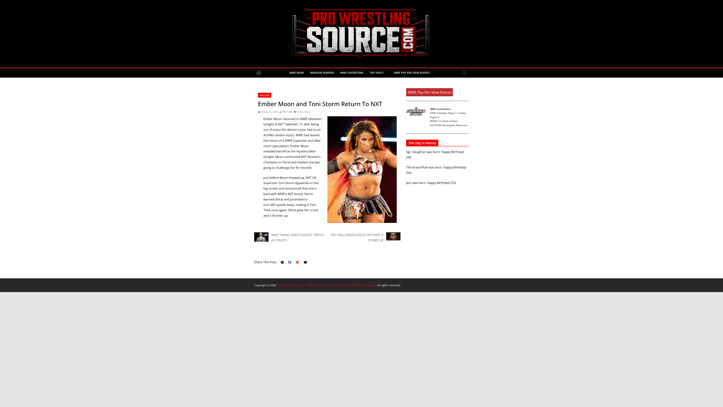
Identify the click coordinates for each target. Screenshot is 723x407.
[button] (386, 73)
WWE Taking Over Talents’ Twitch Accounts (297, 237)
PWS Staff (287, 111)
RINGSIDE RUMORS (322, 72)
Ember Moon (303, 111)
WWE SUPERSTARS (352, 72)
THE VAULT (377, 72)
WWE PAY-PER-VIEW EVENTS (412, 72)
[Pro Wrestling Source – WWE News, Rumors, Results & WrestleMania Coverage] (258, 72)
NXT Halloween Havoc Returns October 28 (357, 237)
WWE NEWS (296, 72)
